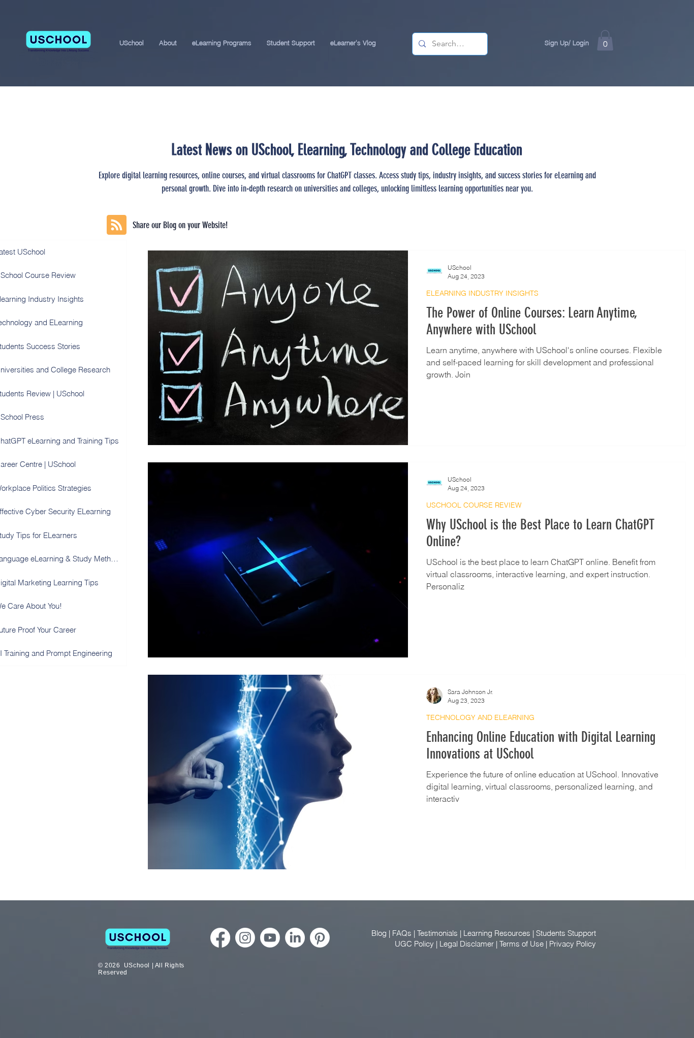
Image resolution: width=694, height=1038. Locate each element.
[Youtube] (270, 938)
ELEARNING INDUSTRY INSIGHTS (482, 293)
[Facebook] (220, 938)
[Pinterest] (320, 938)
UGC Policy (414, 944)
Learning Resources (496, 933)
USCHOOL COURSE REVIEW (473, 505)
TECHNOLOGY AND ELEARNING (480, 717)
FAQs (402, 933)
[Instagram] (245, 938)
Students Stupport (566, 933)
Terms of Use (521, 944)
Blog (379, 933)
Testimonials (437, 933)
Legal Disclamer (466, 944)
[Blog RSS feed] (117, 225)
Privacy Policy (572, 944)
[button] (167, 42)
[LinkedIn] (295, 938)
